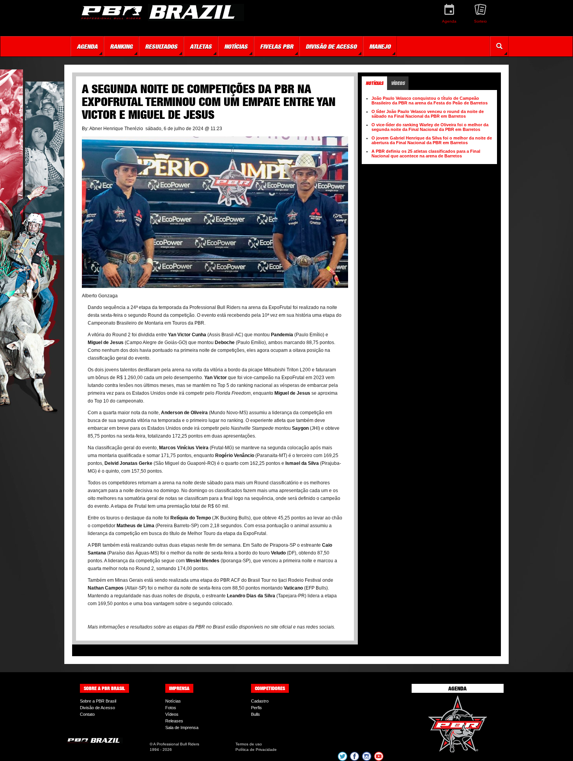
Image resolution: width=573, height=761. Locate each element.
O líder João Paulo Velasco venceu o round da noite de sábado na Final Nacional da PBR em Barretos (427, 113)
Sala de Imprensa (181, 727)
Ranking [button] (121, 46)
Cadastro (260, 701)
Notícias (173, 701)
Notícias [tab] (374, 83)
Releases (174, 721)
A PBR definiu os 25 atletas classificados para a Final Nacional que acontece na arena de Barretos (425, 153)
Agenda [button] (87, 46)
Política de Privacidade (256, 749)
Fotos (170, 707)
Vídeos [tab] (398, 83)
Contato (87, 714)
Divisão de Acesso (97, 707)
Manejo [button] (380, 46)
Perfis (256, 707)
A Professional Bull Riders (176, 744)
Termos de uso (248, 744)
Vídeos (172, 714)
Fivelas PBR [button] (276, 46)
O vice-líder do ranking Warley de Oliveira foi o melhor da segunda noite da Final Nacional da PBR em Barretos (429, 127)
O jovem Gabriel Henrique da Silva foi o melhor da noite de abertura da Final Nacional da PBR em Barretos (431, 140)
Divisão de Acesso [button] (331, 46)
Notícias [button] (236, 46)
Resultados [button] (161, 46)
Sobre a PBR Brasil (98, 701)
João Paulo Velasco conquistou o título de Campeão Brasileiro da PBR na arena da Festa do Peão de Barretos (429, 100)
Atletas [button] (201, 46)
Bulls (255, 714)
